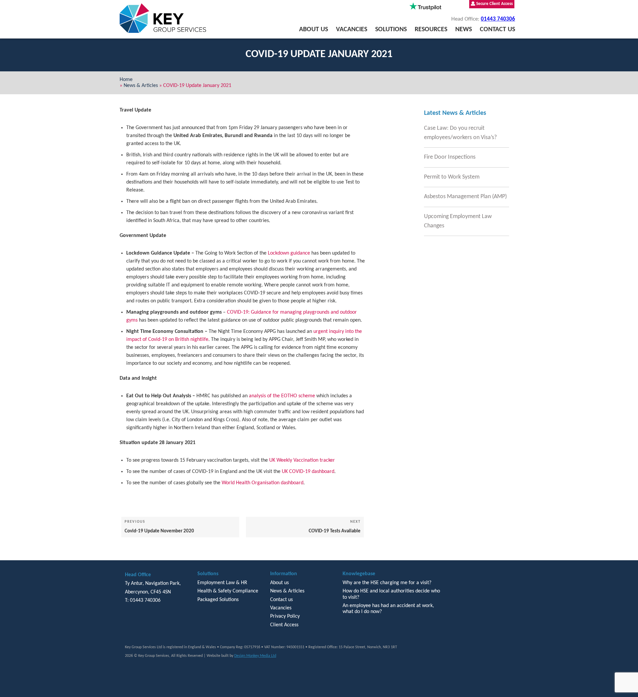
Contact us (497, 29)
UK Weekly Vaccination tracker (302, 460)
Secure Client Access (494, 4)
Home (126, 79)
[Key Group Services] (163, 18)
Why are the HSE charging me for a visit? (387, 582)
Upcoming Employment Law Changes (458, 221)
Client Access (284, 625)
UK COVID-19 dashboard (308, 471)
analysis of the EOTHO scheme (282, 396)
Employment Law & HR (222, 582)
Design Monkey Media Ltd (255, 656)
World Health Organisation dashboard (262, 483)
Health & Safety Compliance (227, 591)
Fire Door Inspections (450, 157)
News (463, 29)
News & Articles (141, 85)
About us (313, 29)
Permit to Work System (451, 177)
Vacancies (351, 29)
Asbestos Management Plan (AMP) (465, 196)
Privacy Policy (285, 616)
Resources (431, 29)
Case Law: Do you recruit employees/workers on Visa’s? (460, 132)
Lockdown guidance (289, 253)
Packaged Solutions (218, 599)
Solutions (391, 29)
